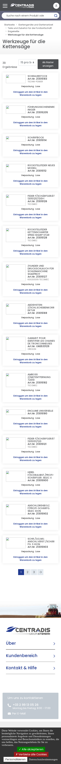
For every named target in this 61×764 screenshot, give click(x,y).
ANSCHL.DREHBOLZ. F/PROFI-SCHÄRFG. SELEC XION (39, 508)
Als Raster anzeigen (48, 64)
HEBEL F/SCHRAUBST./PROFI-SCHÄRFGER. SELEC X (41, 475)
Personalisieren (15, 759)
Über (11, 643)
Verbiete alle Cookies (32, 754)
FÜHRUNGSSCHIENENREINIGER (41, 108)
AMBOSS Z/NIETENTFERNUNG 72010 (39, 377)
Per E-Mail (19, 713)
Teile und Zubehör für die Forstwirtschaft (30, 28)
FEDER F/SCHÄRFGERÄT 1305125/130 (41, 197)
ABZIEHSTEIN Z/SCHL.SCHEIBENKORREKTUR (41, 307)
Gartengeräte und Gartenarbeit (35, 24)
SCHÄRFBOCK (36, 137)
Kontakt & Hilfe (21, 668)
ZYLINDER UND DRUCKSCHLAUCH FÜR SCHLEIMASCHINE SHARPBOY (41, 270)
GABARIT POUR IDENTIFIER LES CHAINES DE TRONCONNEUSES (41, 340)
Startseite (9, 24)
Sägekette (13, 31)
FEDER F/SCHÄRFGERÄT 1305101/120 (41, 440)
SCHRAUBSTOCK (37, 76)
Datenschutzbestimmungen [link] (43, 759)
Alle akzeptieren (32, 749)
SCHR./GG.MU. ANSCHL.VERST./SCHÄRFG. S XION (41, 541)
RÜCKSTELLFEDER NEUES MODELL (41, 167)
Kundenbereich (21, 655)
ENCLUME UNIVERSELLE (40, 410)
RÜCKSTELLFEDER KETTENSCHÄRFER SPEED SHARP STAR (38, 232)
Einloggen (18, 91)
